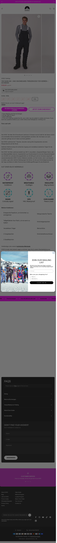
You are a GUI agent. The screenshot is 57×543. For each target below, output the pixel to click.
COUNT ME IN (41, 282)
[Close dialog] (54, 253)
